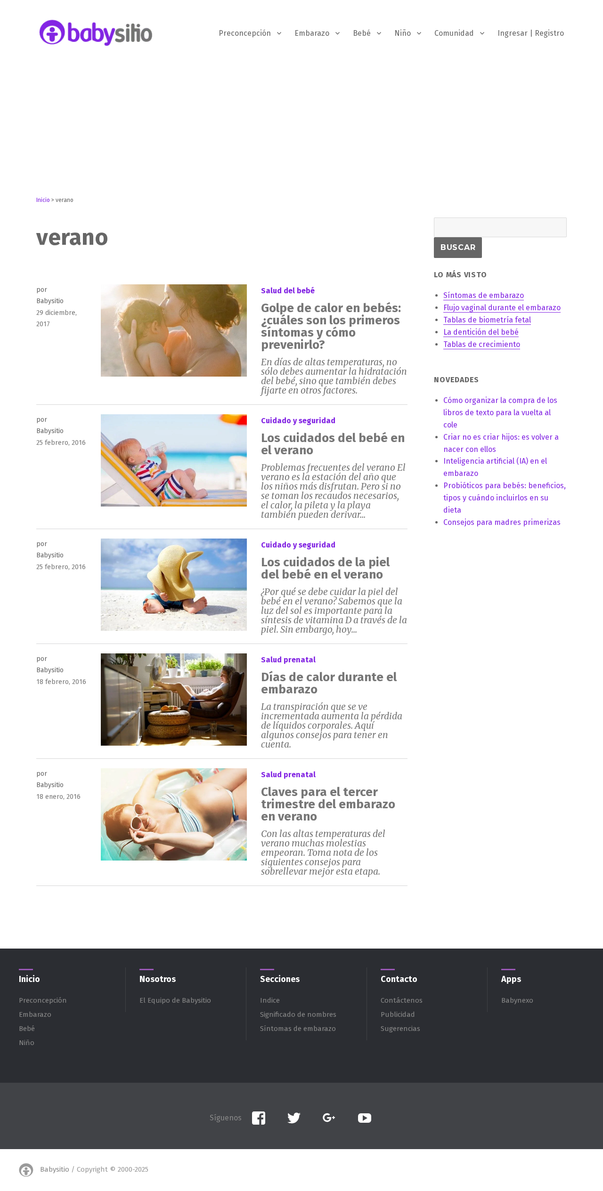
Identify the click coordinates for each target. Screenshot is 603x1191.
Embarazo (311, 33)
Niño (402, 33)
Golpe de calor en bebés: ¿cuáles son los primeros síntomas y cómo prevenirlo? (331, 326)
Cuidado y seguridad (298, 420)
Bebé (362, 33)
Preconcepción (245, 33)
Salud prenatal (288, 659)
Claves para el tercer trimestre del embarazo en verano (328, 804)
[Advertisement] (301, 130)
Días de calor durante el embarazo (329, 683)
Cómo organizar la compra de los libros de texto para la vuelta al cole (500, 412)
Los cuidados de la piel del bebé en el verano (325, 568)
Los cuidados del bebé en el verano (333, 444)
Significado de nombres (298, 1014)
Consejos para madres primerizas (502, 522)
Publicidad (398, 1014)
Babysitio (54, 1169)
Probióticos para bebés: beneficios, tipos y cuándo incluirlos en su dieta (504, 498)
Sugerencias (400, 1028)
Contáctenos (402, 1000)
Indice (270, 1000)
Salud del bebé (288, 290)
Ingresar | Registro (530, 33)
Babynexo (517, 1000)
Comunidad (454, 33)
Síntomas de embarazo (298, 1028)
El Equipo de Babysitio (175, 1000)
